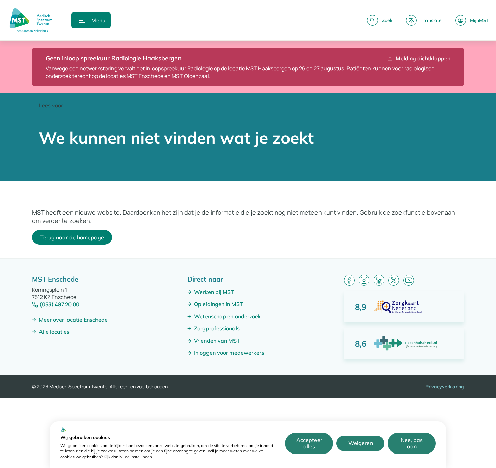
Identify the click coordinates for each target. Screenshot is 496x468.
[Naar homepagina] (31, 20)
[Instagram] (364, 280)
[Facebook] (349, 280)
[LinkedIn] (379, 280)
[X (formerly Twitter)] (393, 280)
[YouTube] (408, 280)
